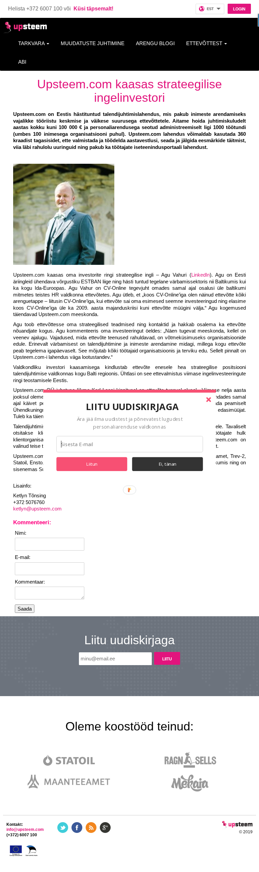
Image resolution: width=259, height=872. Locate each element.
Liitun (91, 464)
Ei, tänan (167, 464)
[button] (132, 406)
